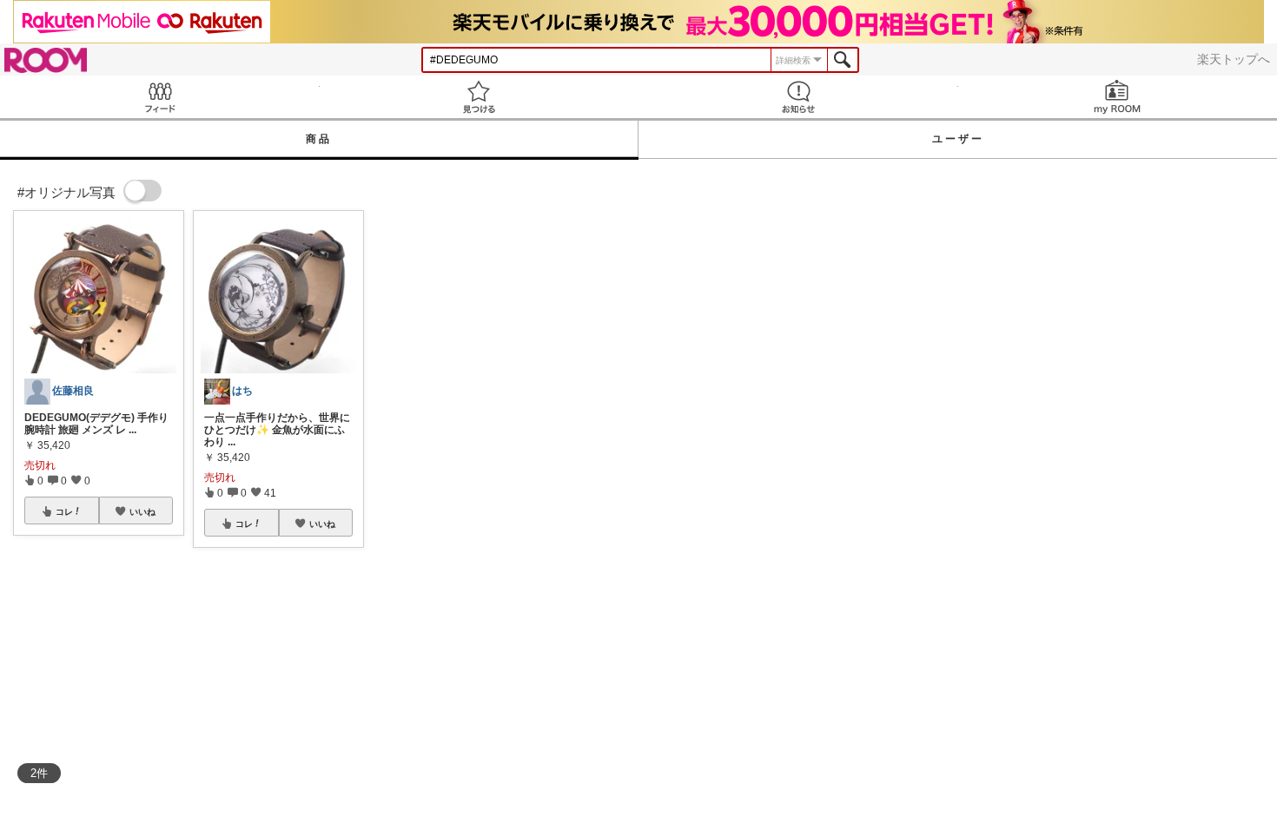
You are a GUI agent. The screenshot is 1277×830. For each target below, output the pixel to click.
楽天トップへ (1233, 59)
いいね (142, 511)
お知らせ (798, 97)
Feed (160, 97)
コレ (64, 511)
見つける (479, 97)
